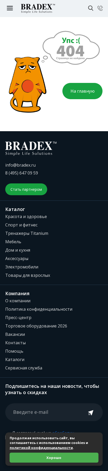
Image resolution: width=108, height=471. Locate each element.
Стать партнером (26, 189)
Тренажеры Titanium (26, 233)
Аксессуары (16, 258)
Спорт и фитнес (21, 225)
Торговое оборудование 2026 (36, 326)
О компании (17, 301)
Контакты (15, 343)
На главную (83, 91)
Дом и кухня (17, 250)
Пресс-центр (18, 317)
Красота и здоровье (26, 216)
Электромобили (21, 267)
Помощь (14, 351)
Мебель (13, 242)
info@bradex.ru (20, 165)
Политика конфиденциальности (38, 309)
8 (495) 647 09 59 (21, 173)
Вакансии (15, 334)
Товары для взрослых (27, 275)
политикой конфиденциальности (41, 447)
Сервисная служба (23, 368)
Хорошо (53, 457)
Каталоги (14, 359)
